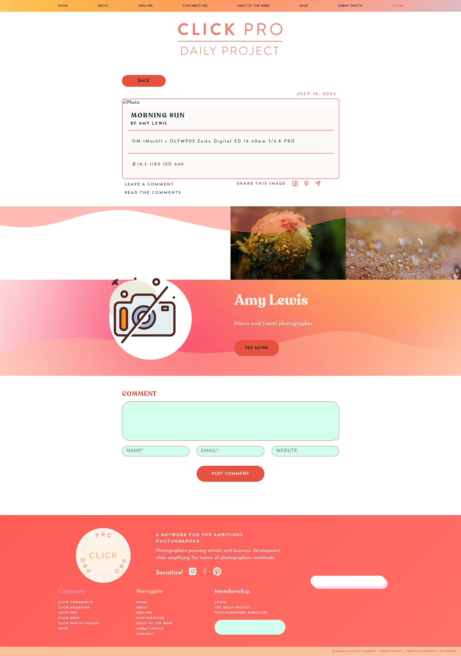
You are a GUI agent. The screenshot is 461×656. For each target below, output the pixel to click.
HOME (63, 5)
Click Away (69, 618)
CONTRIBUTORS (195, 5)
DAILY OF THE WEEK (253, 5)
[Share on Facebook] (295, 183)
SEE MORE (256, 348)
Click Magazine (74, 607)
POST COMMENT (230, 474)
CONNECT (145, 634)
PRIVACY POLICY (391, 651)
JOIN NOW (250, 627)
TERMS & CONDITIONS (420, 651)
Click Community (76, 602)
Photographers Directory (241, 612)
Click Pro (68, 612)
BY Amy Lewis (149, 124)
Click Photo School (79, 623)
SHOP (303, 5)
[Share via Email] (318, 183)
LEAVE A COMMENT (149, 185)
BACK (144, 81)
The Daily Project (232, 607)
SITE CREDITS (447, 651)
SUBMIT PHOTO (350, 5)
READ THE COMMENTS (153, 193)
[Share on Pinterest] (306, 183)
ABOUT (103, 5)
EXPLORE (145, 5)
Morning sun (158, 115)
